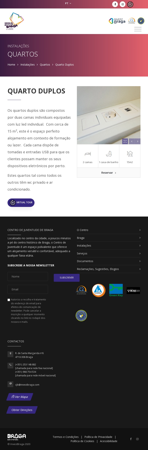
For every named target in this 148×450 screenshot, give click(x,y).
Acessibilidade (108, 441)
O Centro (82, 230)
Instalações (27, 64)
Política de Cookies (82, 441)
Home (11, 64)
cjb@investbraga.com (27, 384)
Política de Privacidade (98, 437)
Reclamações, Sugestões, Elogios (98, 269)
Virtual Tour (24, 202)
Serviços (82, 253)
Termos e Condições (66, 437)
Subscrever (67, 277)
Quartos (45, 64)
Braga (80, 238)
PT (67, 3)
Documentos (85, 261)
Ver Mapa (21, 397)
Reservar (107, 172)
